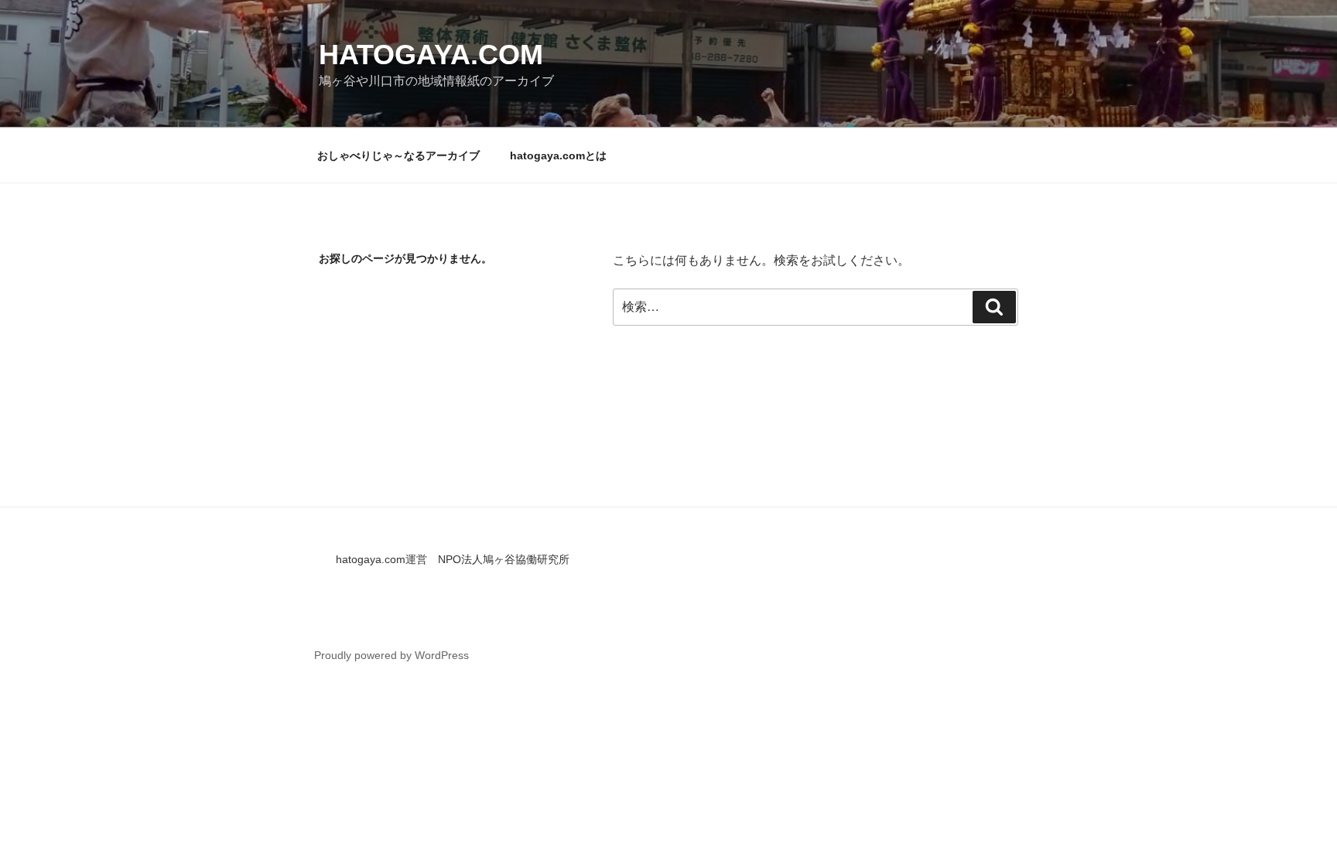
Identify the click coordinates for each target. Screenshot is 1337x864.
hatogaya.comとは (558, 155)
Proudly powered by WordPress (391, 655)
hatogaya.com (431, 54)
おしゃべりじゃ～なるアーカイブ (398, 155)
